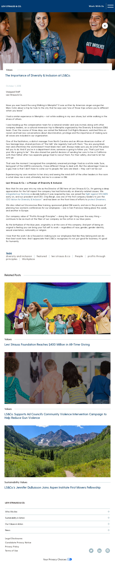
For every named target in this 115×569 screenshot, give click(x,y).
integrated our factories (18, 194)
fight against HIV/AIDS (97, 194)
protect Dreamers (97, 199)
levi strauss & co (61, 256)
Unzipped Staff (13, 91)
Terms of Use (11, 550)
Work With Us (96, 6)
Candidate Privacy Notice (18, 542)
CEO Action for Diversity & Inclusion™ (24, 199)
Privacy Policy (12, 546)
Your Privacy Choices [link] (54, 559)
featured (42, 256)
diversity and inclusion (19, 256)
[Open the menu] (110, 6)
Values (9, 69)
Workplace (28, 258)
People (79, 256)
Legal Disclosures (13, 538)
